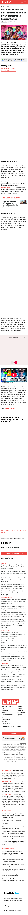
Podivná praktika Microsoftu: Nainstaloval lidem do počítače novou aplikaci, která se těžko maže (13, 579)
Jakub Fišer (4, 22)
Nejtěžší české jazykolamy (12, 773)
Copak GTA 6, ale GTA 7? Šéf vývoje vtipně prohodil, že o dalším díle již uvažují (10, 204)
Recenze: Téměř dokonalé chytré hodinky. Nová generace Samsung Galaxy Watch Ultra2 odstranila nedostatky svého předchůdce (13, 614)
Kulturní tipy (9, 775)
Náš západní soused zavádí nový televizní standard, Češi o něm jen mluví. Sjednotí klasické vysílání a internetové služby (12, 586)
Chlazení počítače (17, 794)
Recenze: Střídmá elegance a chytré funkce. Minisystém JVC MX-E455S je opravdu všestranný (13, 625)
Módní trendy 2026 (15, 777)
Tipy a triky (4, 663)
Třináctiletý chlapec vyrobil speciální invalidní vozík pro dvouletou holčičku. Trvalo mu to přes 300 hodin (13, 843)
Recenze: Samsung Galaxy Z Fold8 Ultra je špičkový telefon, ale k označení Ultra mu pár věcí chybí (14, 608)
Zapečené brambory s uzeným (18, 791)
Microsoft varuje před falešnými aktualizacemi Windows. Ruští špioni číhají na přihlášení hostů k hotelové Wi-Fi (13, 634)
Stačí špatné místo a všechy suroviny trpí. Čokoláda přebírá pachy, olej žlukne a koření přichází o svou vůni (13, 853)
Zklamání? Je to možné (8, 71)
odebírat (14, 733)
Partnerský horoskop (17, 772)
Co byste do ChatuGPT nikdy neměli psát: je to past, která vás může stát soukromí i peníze (13, 640)
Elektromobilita (19, 802)
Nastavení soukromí (7, 718)
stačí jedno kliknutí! (17, 60)
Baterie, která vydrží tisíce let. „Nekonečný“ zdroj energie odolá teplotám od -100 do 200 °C (13, 573)
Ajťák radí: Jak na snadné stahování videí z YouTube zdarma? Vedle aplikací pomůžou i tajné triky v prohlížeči (13, 687)
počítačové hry (16, 530)
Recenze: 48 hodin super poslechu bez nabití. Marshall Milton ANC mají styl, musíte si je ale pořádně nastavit (13, 601)
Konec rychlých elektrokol (8, 796)
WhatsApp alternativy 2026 (8, 778)
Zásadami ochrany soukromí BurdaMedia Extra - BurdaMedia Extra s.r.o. (14, 747)
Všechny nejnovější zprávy (14, 554)
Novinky (7, 6)
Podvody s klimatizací (18, 804)
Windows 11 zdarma (19, 799)
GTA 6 (24, 530)
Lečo (12, 789)
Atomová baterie (16, 801)
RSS (19, 716)
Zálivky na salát (15, 786)
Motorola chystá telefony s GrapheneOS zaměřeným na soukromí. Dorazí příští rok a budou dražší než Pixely (13, 815)
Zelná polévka (9, 788)
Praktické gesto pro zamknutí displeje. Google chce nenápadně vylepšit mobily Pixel (13, 837)
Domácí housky (5, 791)
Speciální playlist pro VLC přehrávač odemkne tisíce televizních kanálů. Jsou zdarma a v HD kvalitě (12, 681)
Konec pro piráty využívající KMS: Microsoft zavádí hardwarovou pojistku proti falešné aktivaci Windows (13, 658)
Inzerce (20, 714)
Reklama (4, 712)
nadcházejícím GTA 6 (7, 187)
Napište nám (20, 538)
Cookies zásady (6, 723)
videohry (7, 530)
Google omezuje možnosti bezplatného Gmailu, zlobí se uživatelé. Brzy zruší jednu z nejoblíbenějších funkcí (13, 566)
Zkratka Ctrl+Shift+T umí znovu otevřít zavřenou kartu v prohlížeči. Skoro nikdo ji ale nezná (14, 832)
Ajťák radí (15, 775)
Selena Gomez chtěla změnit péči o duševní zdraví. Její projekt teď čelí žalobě (12, 874)
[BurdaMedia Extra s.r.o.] (10, 702)
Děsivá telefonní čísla (17, 770)
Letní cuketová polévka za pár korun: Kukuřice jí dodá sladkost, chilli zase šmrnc (14, 870)
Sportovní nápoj (6, 786)
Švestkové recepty (18, 789)
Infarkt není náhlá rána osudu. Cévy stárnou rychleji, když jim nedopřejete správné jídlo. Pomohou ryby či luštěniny (13, 859)
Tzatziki (16, 788)
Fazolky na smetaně (7, 783)
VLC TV (10, 804)
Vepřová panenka (17, 781)
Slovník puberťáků (6, 772)
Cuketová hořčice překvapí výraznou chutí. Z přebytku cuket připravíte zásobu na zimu (13, 865)
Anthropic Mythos (6, 801)
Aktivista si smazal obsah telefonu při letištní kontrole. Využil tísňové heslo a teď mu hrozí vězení (14, 647)
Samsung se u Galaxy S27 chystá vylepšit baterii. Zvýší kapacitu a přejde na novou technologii (12, 592)
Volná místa (5, 710)
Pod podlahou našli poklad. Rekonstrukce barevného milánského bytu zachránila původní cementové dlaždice (13, 880)
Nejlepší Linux (5, 806)
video (3, 532)
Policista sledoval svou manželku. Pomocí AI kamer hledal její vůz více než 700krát (13, 827)
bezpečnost (5, 630)
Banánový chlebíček (7, 785)
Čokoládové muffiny (18, 783)
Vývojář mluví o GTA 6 (8, 68)
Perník (7, 789)
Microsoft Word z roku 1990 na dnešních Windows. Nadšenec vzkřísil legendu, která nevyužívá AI (12, 822)
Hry (2, 530)
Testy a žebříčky (6, 597)
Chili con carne (16, 785)
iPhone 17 (4, 804)
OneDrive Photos (17, 798)
